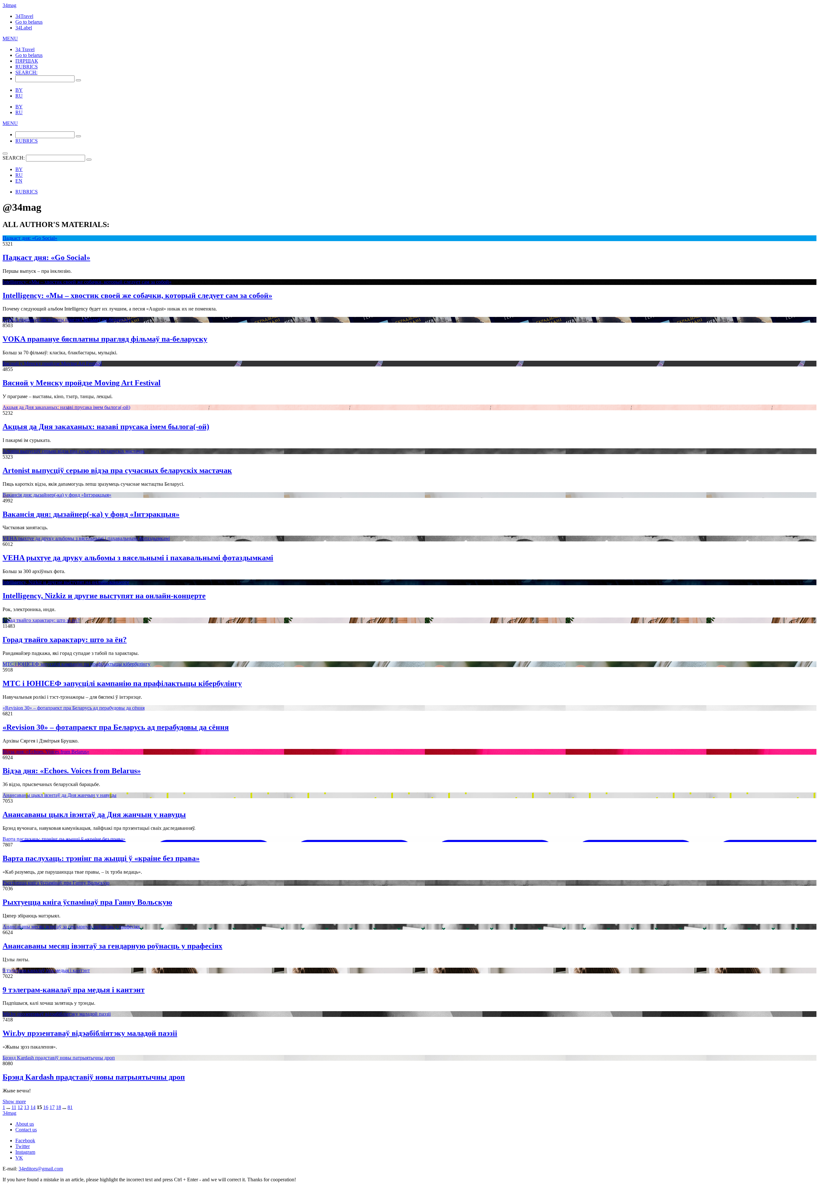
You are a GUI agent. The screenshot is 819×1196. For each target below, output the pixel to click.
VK (19, 1158)
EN (18, 181)
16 (45, 1107)
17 (52, 1107)
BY (19, 90)
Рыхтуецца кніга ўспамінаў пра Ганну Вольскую (56, 882)
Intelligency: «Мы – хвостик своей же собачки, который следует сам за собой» (87, 282)
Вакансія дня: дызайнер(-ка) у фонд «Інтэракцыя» (57, 495)
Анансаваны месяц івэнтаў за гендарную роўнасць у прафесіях (71, 926)
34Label (23, 27)
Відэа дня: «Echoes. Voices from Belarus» (46, 751)
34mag (9, 5)
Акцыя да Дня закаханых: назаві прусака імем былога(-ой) (66, 407)
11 (14, 1107)
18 (58, 1107)
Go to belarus (29, 22)
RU (19, 95)
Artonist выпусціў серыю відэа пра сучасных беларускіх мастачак (74, 451)
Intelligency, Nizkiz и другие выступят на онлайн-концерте (66, 582)
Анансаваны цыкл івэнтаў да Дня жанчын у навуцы (59, 795)
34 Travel (25, 49)
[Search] (78, 80)
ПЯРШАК (26, 61)
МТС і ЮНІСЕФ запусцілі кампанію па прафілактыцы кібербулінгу (76, 664)
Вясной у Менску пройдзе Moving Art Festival (52, 363)
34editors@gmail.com (41, 1168)
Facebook (25, 1140)
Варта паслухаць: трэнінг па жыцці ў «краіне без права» (64, 839)
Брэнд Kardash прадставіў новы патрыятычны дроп (59, 1057)
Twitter (22, 1146)
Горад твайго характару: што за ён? (41, 620)
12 (20, 1107)
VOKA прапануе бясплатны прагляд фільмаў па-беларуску (67, 319)
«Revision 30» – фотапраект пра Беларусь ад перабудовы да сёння (74, 708)
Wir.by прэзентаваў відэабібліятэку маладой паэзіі (57, 1014)
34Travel (24, 16)
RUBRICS (26, 66)
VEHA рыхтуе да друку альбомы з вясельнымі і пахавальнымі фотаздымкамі (86, 538)
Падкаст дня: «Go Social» (30, 238)
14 (33, 1107)
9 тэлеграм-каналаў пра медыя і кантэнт (46, 970)
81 (70, 1107)
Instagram (25, 1152)
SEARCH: (26, 72)
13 (26, 1107)
